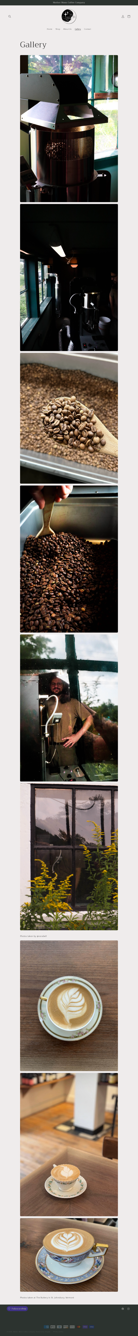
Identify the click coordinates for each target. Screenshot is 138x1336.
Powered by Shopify (43, 1330)
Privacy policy (58, 1329)
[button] (10, 16)
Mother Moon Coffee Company (24, 1330)
